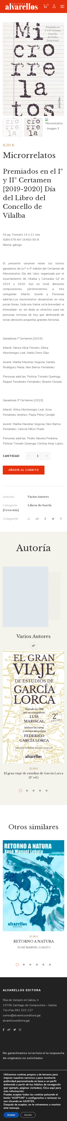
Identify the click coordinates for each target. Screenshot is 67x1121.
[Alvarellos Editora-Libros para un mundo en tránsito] (22, 6)
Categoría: (10, 505)
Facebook (3, 1029)
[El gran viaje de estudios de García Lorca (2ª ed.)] (33, 706)
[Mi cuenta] (55, 6)
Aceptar (11, 1114)
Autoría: (9, 496)
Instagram (20, 1029)
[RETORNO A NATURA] (33, 885)
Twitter (14, 1029)
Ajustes (28, 1114)
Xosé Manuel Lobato (34, 947)
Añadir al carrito (23, 470)
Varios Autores (38, 496)
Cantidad (11, 456)
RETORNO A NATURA (33, 941)
